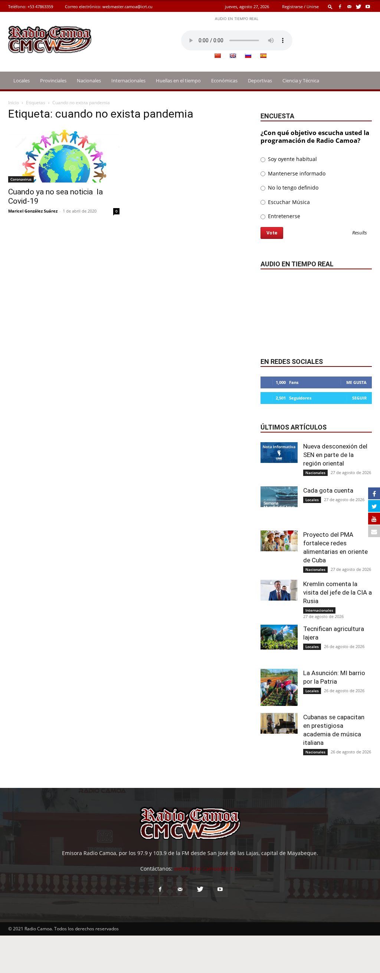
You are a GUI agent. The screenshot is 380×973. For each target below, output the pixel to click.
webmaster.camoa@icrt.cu (127, 6)
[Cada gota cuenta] (279, 496)
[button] (330, 6)
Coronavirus (21, 179)
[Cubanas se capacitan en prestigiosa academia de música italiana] (279, 723)
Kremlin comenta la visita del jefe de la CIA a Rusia (337, 592)
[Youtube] (368, 6)
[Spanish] (263, 56)
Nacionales (89, 80)
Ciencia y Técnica (300, 80)
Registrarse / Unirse (300, 6)
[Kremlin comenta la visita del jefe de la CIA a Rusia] (279, 590)
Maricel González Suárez (33, 211)
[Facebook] (340, 6)
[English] (232, 56)
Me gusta (356, 382)
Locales (21, 80)
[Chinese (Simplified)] (217, 56)
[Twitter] (358, 6)
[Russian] (248, 56)
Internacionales (128, 80)
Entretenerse (283, 216)
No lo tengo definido (292, 187)
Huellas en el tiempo (178, 80)
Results (359, 233)
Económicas (224, 80)
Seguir (359, 398)
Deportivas (260, 80)
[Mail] (349, 6)
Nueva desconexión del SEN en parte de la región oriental (335, 455)
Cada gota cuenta (328, 490)
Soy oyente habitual (291, 158)
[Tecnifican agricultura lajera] (279, 637)
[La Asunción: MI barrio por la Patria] (279, 687)
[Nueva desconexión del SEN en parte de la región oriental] (279, 452)
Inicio (13, 102)
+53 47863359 (40, 6)
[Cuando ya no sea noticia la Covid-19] (63, 155)
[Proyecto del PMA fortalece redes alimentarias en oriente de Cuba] (279, 540)
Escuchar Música (288, 202)
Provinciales (53, 80)
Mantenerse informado (295, 173)
